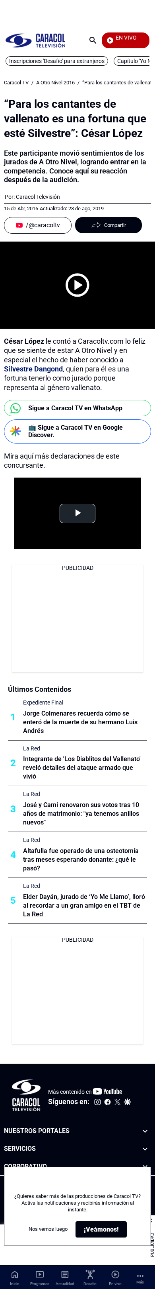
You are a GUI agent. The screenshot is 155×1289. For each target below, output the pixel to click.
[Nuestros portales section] (145, 1131)
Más (140, 1282)
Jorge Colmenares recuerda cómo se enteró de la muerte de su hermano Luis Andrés (80, 722)
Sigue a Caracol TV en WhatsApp (75, 408)
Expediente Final (43, 702)
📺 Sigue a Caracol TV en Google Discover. (75, 431)
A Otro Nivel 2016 (55, 83)
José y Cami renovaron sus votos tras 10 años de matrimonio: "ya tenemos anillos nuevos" (81, 813)
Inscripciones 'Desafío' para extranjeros (57, 61)
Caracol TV (16, 83)
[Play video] (77, 285)
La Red (31, 748)
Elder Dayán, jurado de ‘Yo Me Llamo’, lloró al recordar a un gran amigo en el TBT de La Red (84, 905)
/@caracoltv (43, 225)
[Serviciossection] (145, 1148)
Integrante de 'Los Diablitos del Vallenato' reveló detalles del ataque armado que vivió (82, 767)
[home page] (35, 40)
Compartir (115, 225)
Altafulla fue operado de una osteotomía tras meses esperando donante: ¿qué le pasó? (81, 859)
